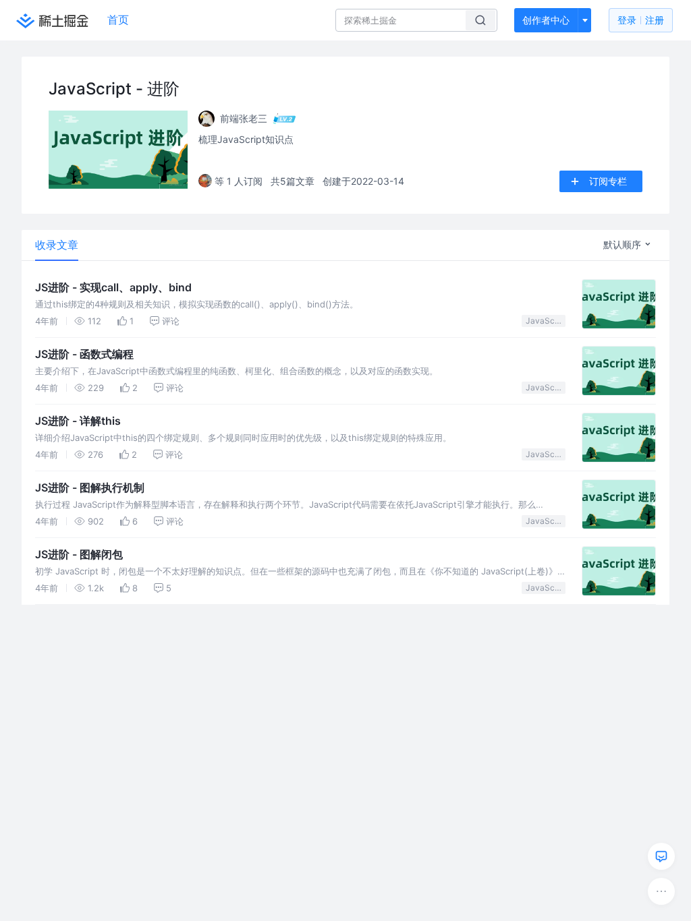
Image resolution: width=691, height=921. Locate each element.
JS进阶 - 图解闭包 (79, 554)
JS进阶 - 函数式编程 (84, 354)
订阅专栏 (608, 181)
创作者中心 (546, 20)
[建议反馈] (661, 856)
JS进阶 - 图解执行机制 (89, 487)
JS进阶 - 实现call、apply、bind (113, 287)
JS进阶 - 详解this (78, 420)
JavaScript (545, 321)
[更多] (661, 891)
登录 (640, 20)
